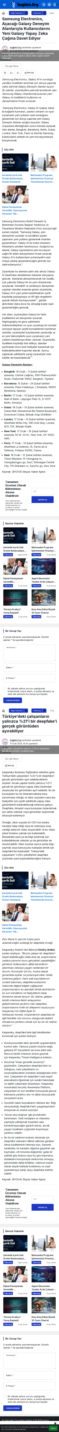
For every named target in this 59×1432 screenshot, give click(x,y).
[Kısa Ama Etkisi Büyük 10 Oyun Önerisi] (44, 603)
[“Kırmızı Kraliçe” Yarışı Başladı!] (15, 603)
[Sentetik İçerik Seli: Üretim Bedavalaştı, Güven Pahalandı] (15, 168)
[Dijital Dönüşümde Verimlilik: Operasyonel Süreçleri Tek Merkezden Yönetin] (15, 200)
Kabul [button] (53, 1428)
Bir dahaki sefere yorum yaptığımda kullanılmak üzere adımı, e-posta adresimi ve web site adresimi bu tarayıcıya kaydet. (31, 691)
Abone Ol (42, 500)
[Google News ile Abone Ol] (11, 66)
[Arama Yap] (44, 4)
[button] (49, 4)
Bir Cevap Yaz (13, 630)
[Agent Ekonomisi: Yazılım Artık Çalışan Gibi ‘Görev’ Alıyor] (44, 572)
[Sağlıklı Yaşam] (24, 4)
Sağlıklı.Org (15, 47)
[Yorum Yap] (5, 73)
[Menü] (4, 4)
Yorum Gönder (13, 700)
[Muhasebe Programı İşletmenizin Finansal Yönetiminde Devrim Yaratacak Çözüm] (44, 168)
